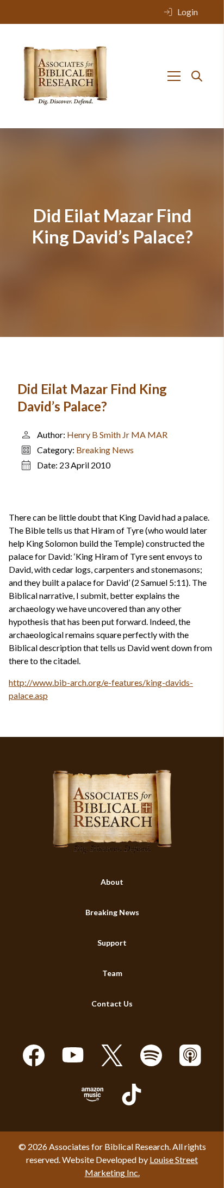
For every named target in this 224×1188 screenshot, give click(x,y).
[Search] (197, 76)
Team (112, 973)
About (112, 881)
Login (187, 12)
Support (112, 942)
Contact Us (112, 1003)
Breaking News (105, 450)
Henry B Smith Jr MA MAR (117, 434)
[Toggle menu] (174, 76)
